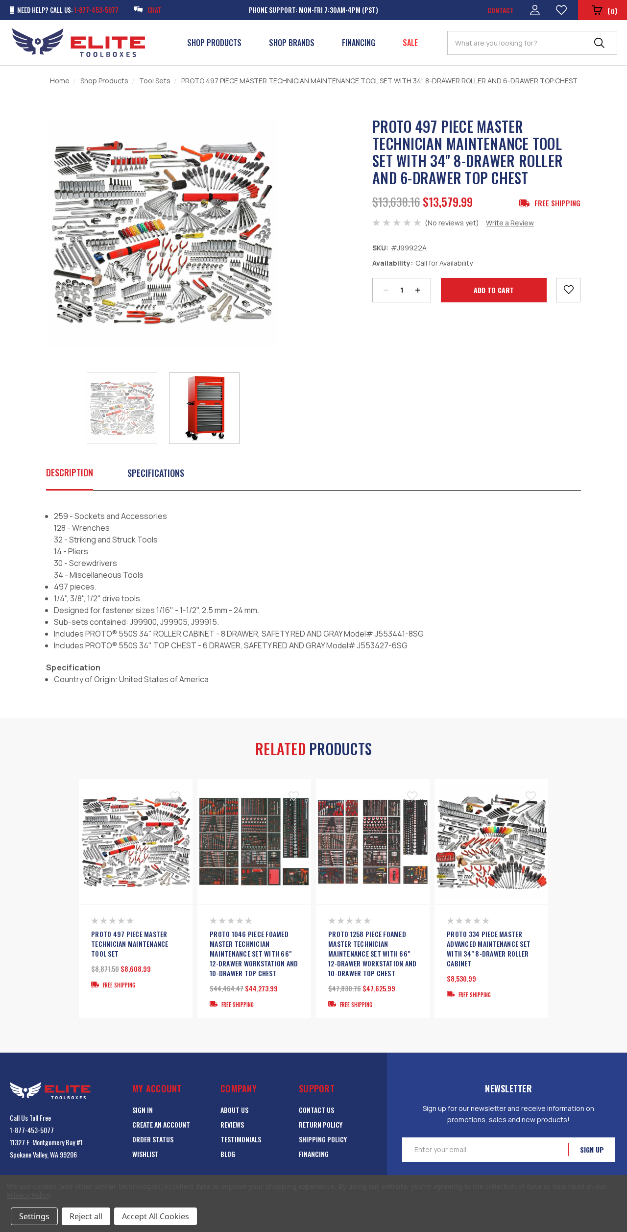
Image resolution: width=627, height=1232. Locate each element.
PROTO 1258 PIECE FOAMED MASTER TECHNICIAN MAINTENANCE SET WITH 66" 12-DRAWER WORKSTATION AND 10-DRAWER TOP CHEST (372, 953)
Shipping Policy (323, 1139)
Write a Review (510, 222)
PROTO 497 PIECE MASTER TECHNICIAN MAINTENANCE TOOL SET (130, 944)
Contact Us (316, 1110)
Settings (34, 1216)
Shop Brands (291, 43)
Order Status (152, 1139)
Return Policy (320, 1124)
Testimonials (240, 1139)
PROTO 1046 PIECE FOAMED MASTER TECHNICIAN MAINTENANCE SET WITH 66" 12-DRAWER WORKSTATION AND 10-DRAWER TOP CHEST (254, 953)
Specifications (155, 473)
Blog (227, 1154)
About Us (234, 1110)
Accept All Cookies (155, 1216)
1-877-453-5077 (32, 1130)
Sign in (142, 1110)
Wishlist (145, 1154)
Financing (358, 43)
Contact (500, 10)
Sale (410, 43)
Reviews (232, 1124)
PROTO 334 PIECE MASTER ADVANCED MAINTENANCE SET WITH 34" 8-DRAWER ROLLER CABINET (489, 948)
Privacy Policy (28, 1195)
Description (69, 472)
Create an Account (161, 1124)
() (612, 10)
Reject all (86, 1216)
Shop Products (214, 43)
